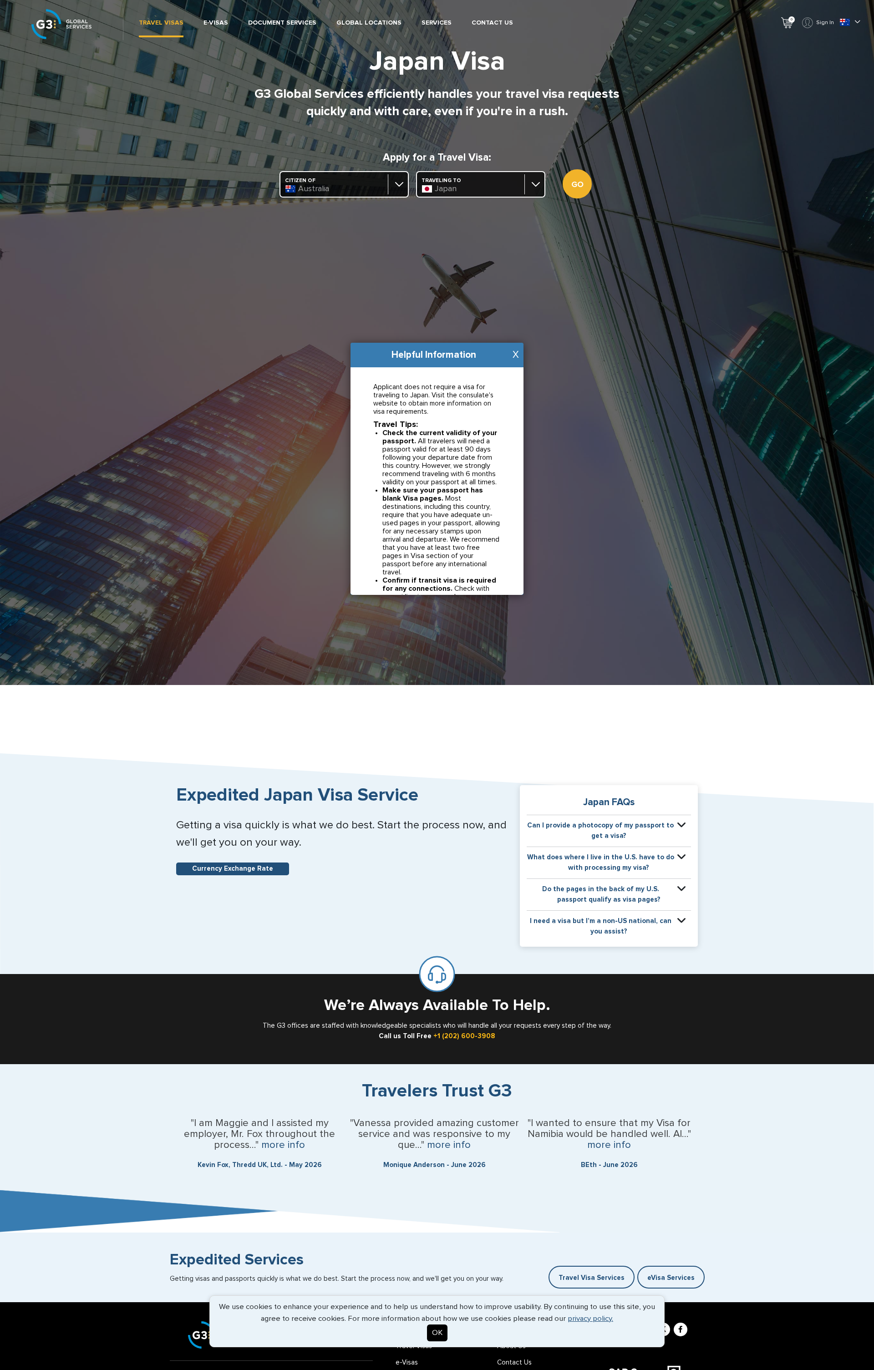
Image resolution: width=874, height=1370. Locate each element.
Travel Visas (161, 23)
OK (437, 1333)
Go (577, 185)
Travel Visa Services (592, 1277)
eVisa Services (671, 1277)
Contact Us (492, 23)
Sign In (825, 22)
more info (283, 1145)
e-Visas (215, 23)
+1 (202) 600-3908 (464, 1036)
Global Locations (368, 23)
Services (437, 23)
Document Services (282, 23)
